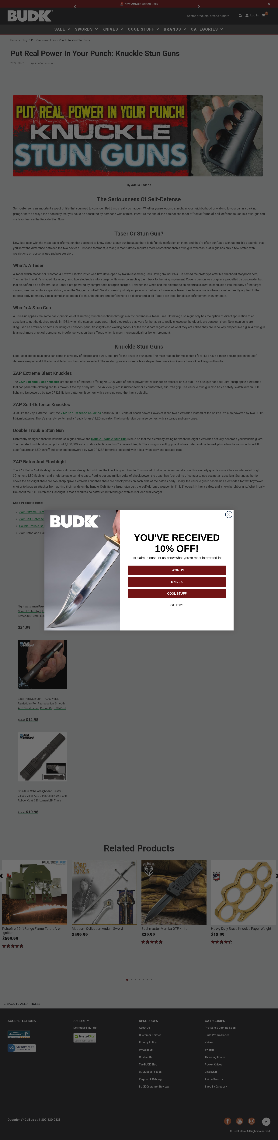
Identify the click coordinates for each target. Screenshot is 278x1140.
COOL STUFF (177, 593)
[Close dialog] (228, 514)
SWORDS (176, 570)
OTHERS (176, 605)
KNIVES (177, 581)
